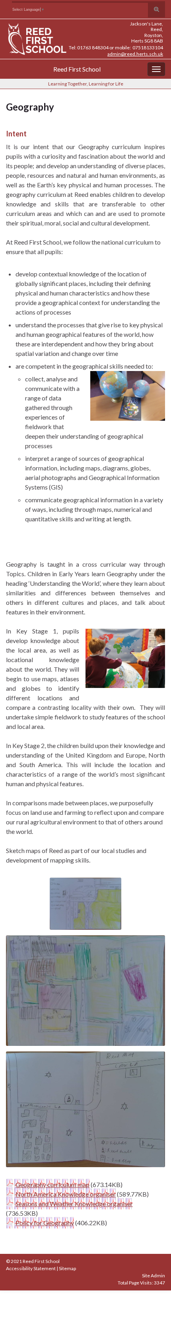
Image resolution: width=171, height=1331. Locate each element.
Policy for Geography (45, 1222)
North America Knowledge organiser (66, 1194)
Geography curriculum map (52, 1184)
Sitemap (67, 1268)
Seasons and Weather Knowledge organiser (74, 1203)
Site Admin (153, 1276)
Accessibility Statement (31, 1268)
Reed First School (77, 69)
